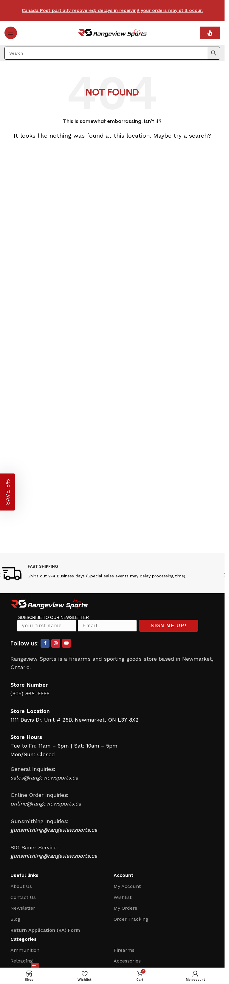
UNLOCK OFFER (148, 533)
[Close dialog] (210, 453)
